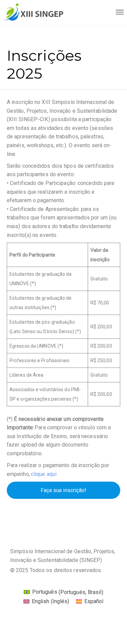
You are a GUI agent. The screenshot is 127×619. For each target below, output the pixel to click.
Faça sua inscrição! (64, 490)
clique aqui (44, 474)
